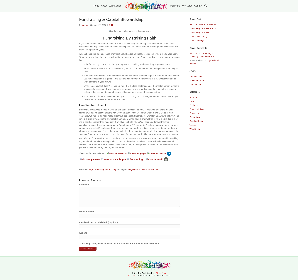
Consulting (99, 169)
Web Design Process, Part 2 (203, 28)
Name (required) (87, 211)
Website (83, 233)
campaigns (132, 169)
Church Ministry (197, 109)
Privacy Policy (161, 273)
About (104, 5)
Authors (193, 97)
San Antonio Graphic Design (203, 24)
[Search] (204, 5)
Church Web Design (199, 36)
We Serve (187, 5)
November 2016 (197, 80)
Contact (198, 5)
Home (96, 5)
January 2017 (196, 76)
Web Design (115, 5)
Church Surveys (197, 40)
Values (193, 125)
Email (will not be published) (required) (98, 222)
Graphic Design (197, 121)
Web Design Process (199, 32)
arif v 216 (194, 53)
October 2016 (196, 84)
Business (194, 105)
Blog (90, 169)
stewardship (153, 169)
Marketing (175, 5)
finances (143, 169)
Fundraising (110, 169)
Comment (84, 185)
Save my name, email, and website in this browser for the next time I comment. (121, 243)
